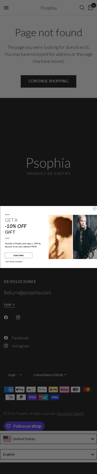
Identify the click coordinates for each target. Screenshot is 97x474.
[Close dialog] (94, 208)
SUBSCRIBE (18, 255)
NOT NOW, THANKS (14, 262)
